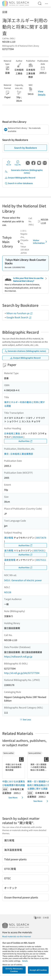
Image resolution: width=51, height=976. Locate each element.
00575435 (39, 550)
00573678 (41, 537)
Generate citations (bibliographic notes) (27, 171)
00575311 (41, 559)
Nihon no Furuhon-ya (18, 313)
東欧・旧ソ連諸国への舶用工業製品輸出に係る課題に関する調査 (38, 785)
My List (8, 165)
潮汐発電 (8, 537)
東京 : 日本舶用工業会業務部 (18, 453)
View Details (41, 93)
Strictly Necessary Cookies (14, 970)
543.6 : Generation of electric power (23, 580)
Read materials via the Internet (16, 936)
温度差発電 (9, 559)
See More (12, 797)
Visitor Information (39, 241)
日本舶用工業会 (12, 433)
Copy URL (18, 165)
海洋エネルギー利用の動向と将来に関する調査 (24, 403)
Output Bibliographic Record (21, 177)
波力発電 (8, 550)
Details (25, 961)
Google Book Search (17, 317)
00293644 (18, 437)
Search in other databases (20, 183)
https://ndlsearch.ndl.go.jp (18, 656)
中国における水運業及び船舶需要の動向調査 (13, 783)
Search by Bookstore (25, 147)
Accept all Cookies (38, 969)
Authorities (24, 441)
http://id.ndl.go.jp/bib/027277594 (21, 673)
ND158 (7, 592)
